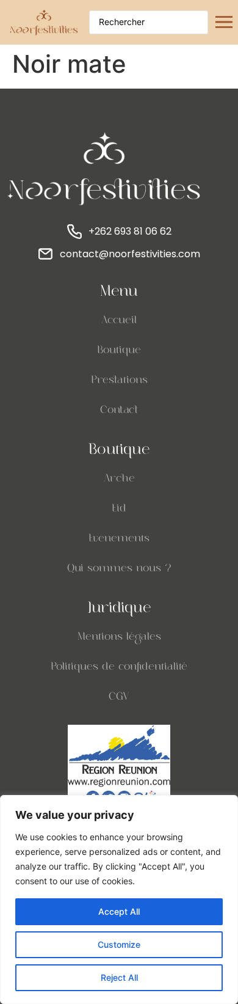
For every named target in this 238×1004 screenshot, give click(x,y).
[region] (119, 899)
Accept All (119, 911)
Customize (119, 944)
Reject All (119, 977)
